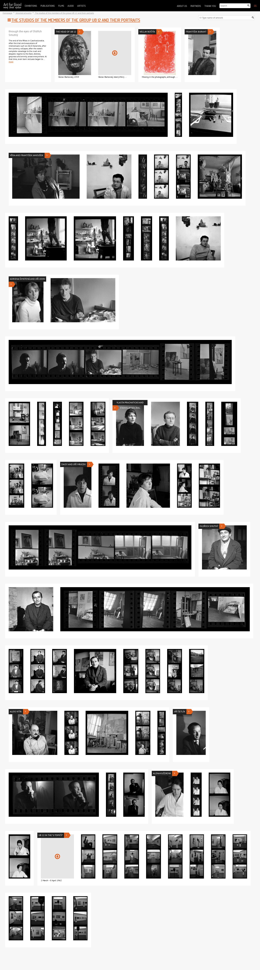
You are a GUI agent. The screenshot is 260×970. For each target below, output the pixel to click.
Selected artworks (23, 13)
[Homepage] (12, 6)
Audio (71, 5)
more (11, 61)
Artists (81, 5)
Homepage (7, 13)
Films (61, 5)
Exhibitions (31, 5)
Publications (48, 5)
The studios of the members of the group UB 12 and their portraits (64, 13)
